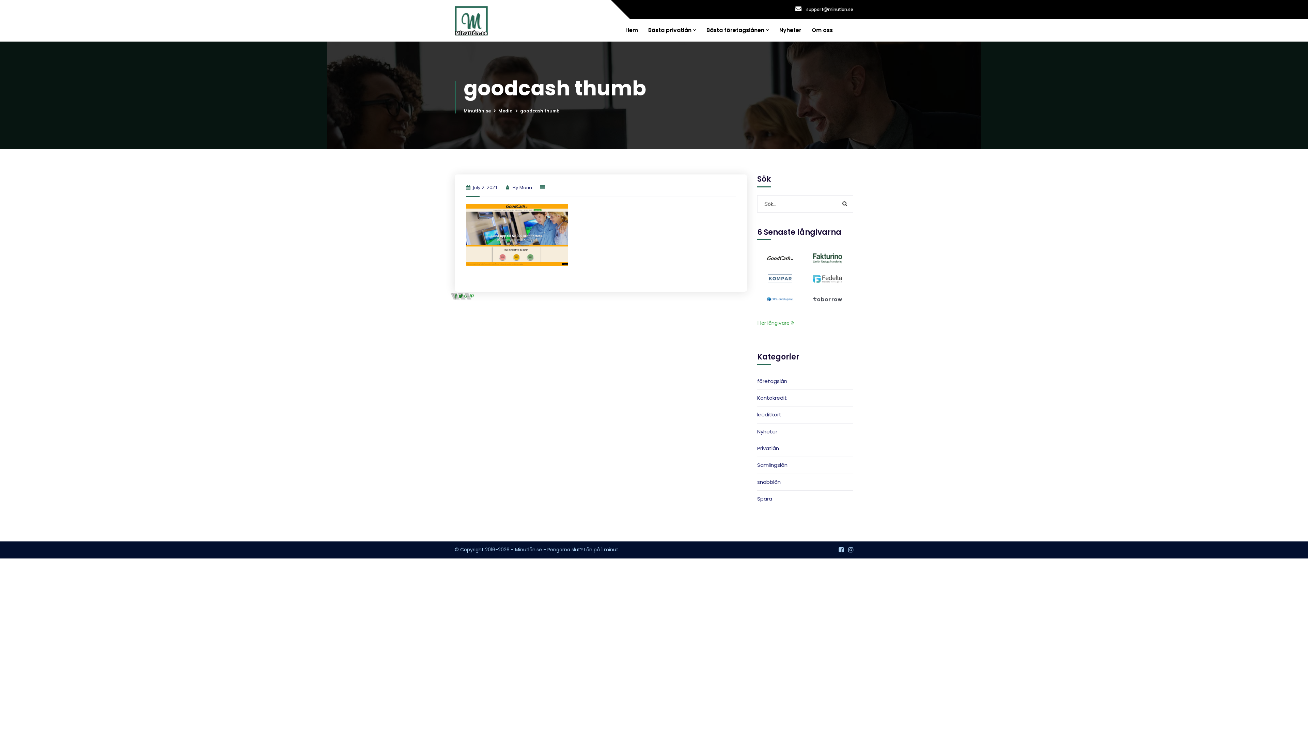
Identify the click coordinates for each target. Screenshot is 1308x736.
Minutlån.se (477, 111)
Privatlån (768, 448)
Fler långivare (774, 322)
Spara (764, 498)
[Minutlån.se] (471, 20)
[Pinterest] (472, 296)
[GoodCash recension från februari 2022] (780, 257)
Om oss (822, 30)
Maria (525, 187)
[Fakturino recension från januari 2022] (827, 257)
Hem (631, 30)
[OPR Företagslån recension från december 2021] (780, 298)
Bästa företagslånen (735, 30)
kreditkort (769, 414)
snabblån (769, 482)
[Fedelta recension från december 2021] (827, 278)
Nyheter (790, 30)
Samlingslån (772, 465)
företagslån (772, 381)
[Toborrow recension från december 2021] (827, 298)
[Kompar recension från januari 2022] (780, 278)
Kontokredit (772, 397)
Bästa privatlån (669, 30)
